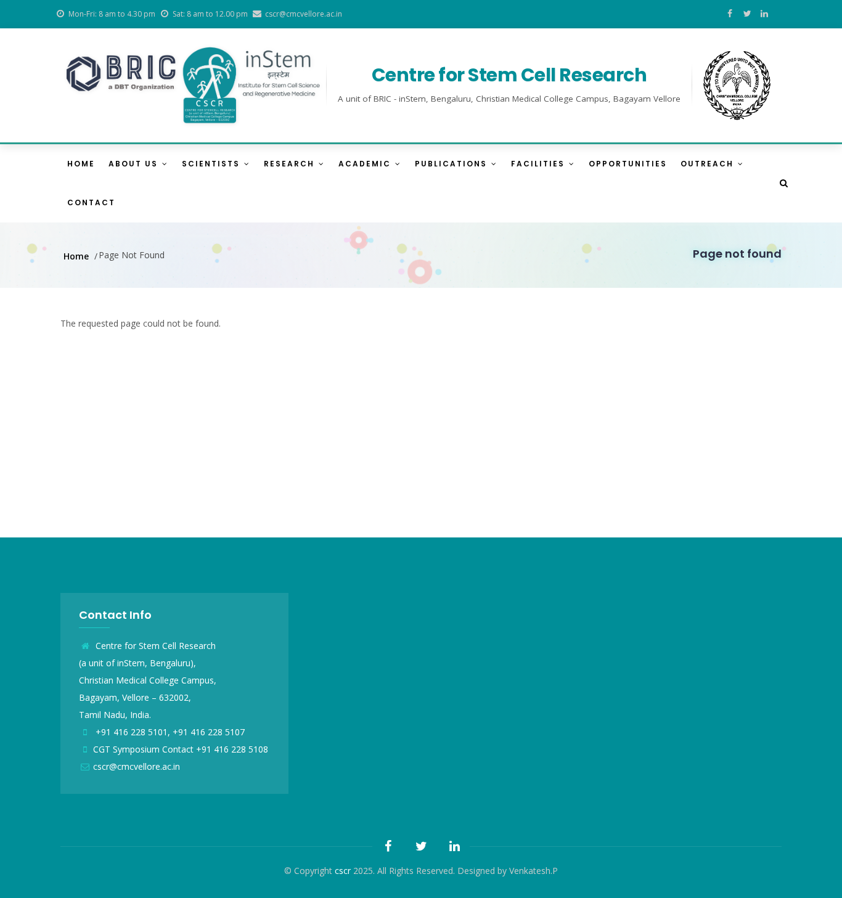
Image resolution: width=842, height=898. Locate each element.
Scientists (212, 163)
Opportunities (628, 163)
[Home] (193, 85)
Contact (91, 202)
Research (290, 163)
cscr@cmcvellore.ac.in (136, 766)
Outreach (709, 163)
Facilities (539, 163)
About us (134, 163)
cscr (343, 870)
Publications (452, 163)
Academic (366, 163)
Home (81, 163)
